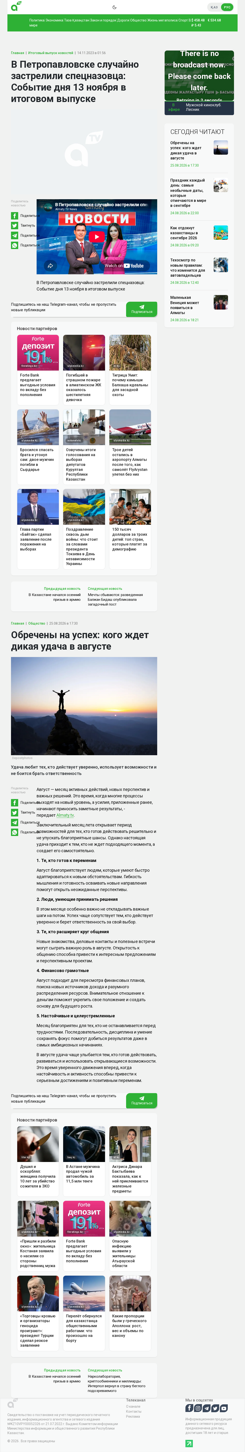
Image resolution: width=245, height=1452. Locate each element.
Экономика (54, 20)
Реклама (133, 1416)
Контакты (133, 1411)
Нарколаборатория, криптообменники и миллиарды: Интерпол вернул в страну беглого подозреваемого (116, 1383)
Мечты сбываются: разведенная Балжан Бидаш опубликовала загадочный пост (115, 599)
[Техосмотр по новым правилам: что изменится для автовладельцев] (221, 264)
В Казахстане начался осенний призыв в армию (54, 597)
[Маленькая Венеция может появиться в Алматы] (221, 302)
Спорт (183, 20)
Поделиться (30, 216)
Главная (17, 53)
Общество (138, 20)
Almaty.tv (65, 815)
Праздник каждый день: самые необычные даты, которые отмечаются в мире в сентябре (188, 193)
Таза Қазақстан (76, 20)
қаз (214, 7)
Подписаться (141, 312)
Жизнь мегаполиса (162, 20)
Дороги (123, 20)
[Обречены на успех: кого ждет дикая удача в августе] (221, 147)
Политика (37, 20)
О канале (133, 1406)
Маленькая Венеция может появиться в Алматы (184, 305)
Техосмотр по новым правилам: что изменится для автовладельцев (187, 268)
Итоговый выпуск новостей (50, 53)
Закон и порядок (103, 20)
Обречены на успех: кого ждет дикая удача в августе (185, 150)
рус (227, 7)
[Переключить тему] (114, 7)
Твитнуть (28, 225)
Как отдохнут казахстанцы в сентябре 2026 (184, 233)
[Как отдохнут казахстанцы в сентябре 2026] (221, 232)
